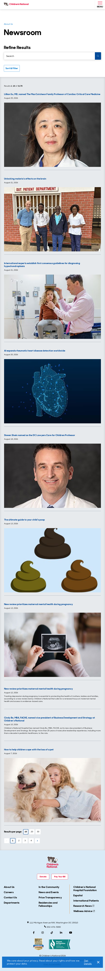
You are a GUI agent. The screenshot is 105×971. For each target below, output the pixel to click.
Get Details (88, 962)
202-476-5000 (54, 927)
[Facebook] (33, 932)
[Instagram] (42, 932)
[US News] (38, 944)
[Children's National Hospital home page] (17, 4)
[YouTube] (71, 932)
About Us (8, 24)
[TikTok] (52, 932)
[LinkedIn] (61, 932)
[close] (98, 962)
